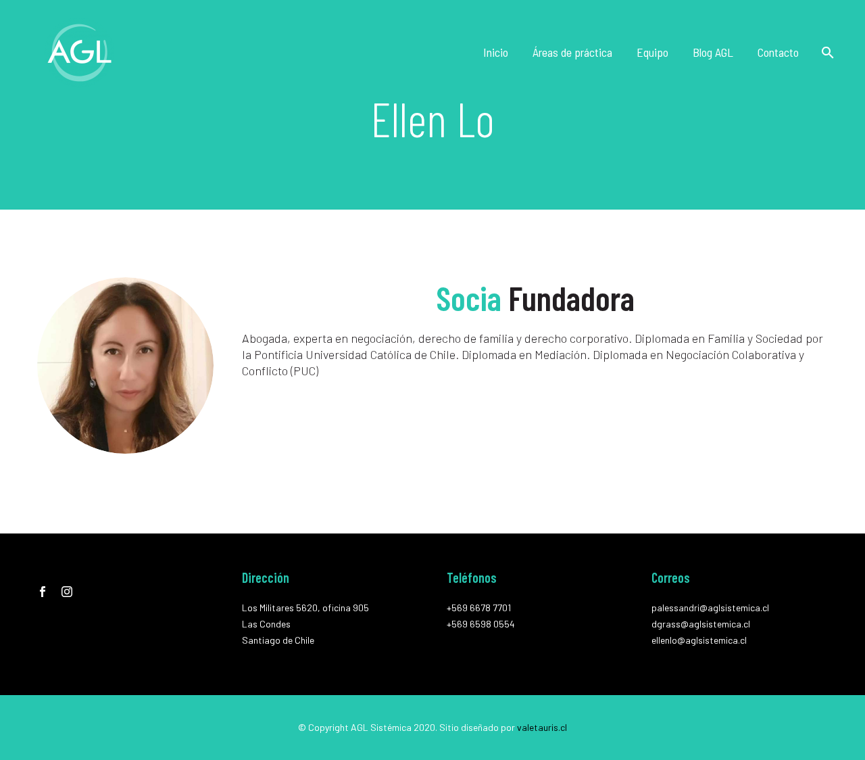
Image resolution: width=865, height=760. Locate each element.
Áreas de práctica (572, 52)
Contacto (778, 52)
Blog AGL (713, 52)
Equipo (652, 52)
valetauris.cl (542, 727)
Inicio (495, 52)
